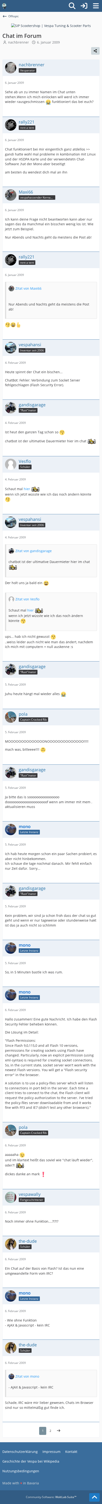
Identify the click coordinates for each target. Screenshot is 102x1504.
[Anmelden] (84, 6)
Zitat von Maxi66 (28, 288)
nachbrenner (18, 42)
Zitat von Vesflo (27, 599)
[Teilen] (95, 51)
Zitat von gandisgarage (33, 551)
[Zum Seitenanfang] (94, 1497)
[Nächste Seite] (58, 1431)
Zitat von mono (27, 1376)
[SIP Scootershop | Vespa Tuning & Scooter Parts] (51, 25)
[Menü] (96, 6)
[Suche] (72, 6)
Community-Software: (51, 1497)
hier (27, 488)
